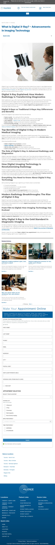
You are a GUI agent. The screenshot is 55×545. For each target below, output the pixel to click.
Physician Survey (43, 509)
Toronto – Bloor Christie (10, 460)
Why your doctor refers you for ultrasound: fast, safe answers (11, 293)
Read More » (4, 271)
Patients (4, 531)
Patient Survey (24, 514)
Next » (30, 304)
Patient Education (25, 511)
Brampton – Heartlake (9, 466)
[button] (51, 35)
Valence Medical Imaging (8, 89)
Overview (23, 500)
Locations (5, 529)
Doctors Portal (43, 500)
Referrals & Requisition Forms (45, 503)
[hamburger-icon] (27, 13)
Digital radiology (9, 145)
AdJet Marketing (44, 543)
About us (5, 526)
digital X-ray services (25, 89)
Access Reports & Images (25, 506)
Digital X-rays (16, 120)
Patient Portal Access (27, 509)
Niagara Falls (7, 472)
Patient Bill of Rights (26, 516)
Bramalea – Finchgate (9, 469)
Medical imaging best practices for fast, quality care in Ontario (40, 262)
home (3, 524)
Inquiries (41, 506)
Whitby (5, 476)
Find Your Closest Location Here (28, 7)
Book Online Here (47, 7)
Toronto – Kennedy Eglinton (11, 463)
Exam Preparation (25, 503)
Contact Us (5, 536)
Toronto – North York (9, 457)
